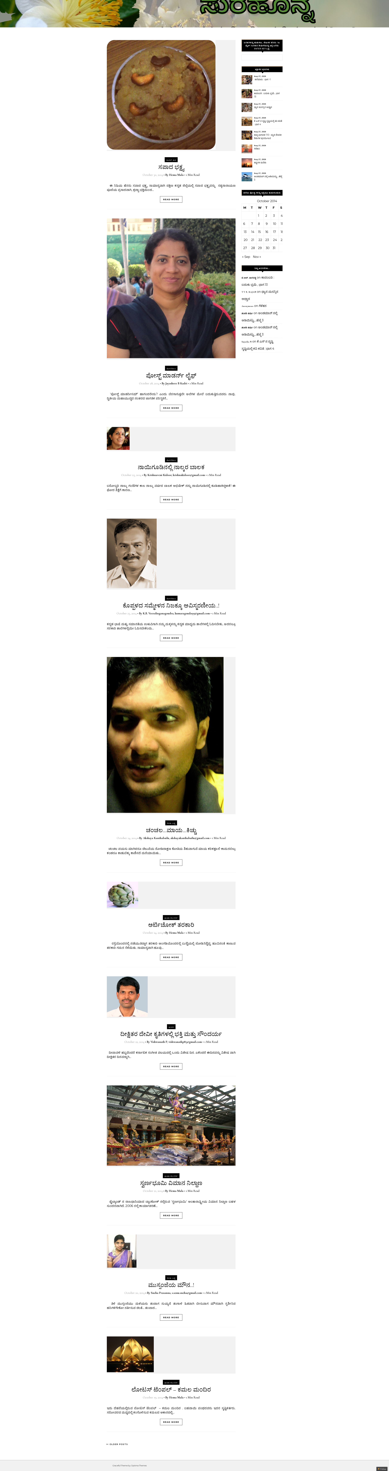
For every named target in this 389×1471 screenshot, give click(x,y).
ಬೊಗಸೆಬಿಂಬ (171, 369)
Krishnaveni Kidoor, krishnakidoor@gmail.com (176, 475)
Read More (171, 199)
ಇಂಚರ (171, 1027)
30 (267, 248)
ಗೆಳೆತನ (257, 148)
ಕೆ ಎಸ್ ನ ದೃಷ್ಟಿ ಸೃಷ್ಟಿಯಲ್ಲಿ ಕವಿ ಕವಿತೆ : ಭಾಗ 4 (268, 123)
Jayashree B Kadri (176, 383)
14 (252, 232)
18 (282, 232)
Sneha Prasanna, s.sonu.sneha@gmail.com (176, 1293)
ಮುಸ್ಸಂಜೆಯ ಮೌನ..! (171, 1285)
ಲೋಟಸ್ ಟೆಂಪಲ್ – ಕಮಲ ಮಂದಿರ (171, 1389)
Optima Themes (139, 1465)
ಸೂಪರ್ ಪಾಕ (171, 160)
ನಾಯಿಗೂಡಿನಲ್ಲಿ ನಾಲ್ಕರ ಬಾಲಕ (171, 467)
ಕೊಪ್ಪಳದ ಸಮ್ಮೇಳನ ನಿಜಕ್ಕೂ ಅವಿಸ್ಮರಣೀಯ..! (171, 605)
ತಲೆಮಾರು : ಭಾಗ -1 (262, 79)
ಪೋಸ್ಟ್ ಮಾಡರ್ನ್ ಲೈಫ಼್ (171, 375)
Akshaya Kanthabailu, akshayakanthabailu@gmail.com (176, 838)
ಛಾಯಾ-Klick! (171, 918)
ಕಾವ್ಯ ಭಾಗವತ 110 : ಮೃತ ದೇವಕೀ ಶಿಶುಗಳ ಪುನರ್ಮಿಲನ (268, 136)
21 (252, 240)
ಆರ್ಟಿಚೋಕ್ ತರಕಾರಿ (171, 925)
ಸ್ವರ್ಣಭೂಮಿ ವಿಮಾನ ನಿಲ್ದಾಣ (171, 1183)
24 (275, 240)
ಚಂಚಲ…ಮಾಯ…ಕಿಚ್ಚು (171, 830)
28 (253, 248)
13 (245, 232)
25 (282, 240)
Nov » (257, 257)
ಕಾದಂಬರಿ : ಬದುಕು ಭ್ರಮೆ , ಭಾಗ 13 (267, 95)
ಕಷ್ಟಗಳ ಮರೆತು (260, 162)
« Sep (246, 257)
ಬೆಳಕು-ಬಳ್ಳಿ (171, 823)
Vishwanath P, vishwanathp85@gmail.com (176, 1042)
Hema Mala (176, 175)
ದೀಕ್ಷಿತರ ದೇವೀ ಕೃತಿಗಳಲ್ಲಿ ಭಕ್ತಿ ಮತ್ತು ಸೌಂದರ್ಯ (171, 1034)
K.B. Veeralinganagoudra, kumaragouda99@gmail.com (176, 613)
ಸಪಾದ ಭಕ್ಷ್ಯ (171, 167)
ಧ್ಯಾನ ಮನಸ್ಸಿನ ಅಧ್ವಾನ (263, 107)
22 (260, 240)
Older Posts (118, 1444)
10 (274, 224)
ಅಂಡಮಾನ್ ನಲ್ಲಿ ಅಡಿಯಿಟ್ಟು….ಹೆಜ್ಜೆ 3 (268, 178)
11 (282, 224)
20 (246, 240)
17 (274, 232)
